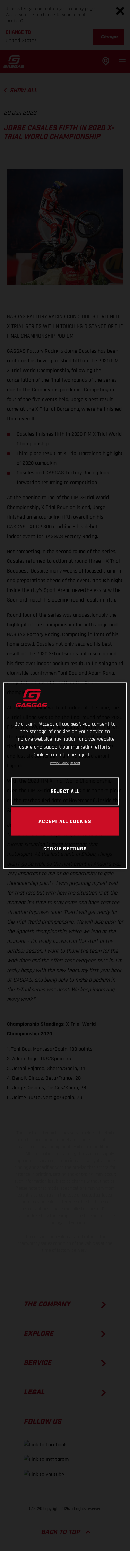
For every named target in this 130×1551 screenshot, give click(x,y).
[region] (65, 775)
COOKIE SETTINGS (65, 848)
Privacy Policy (59, 763)
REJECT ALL (65, 791)
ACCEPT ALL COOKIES (64, 821)
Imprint (75, 763)
